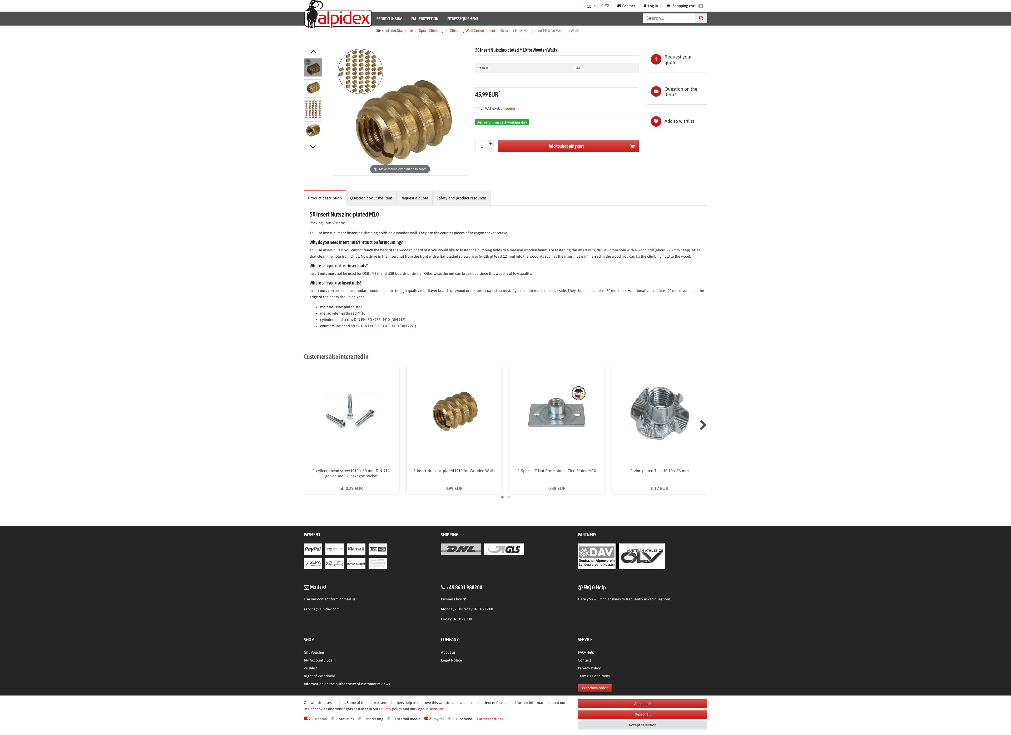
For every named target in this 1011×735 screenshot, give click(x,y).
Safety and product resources (462, 198)
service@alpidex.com (322, 609)
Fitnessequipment (462, 18)
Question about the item (371, 198)
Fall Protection (424, 18)
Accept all (642, 704)
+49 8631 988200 (464, 587)
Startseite (405, 30)
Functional (464, 719)
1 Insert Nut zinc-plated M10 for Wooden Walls (454, 470)
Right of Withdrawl (319, 676)
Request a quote (414, 198)
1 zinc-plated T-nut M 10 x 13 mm (660, 470)
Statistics (346, 719)
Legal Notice (451, 660)
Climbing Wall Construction (472, 30)
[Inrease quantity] (491, 143)
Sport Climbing (389, 18)
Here (582, 599)
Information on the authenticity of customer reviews (347, 684)
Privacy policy (390, 709)
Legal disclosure (429, 709)
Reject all (643, 714)
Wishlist (310, 668)
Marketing (374, 719)
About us (448, 652)
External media (407, 719)
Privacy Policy (589, 668)
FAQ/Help (586, 652)
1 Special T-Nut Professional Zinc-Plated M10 (557, 470)
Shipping (507, 108)
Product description (325, 198)
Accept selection (642, 725)
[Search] (701, 18)
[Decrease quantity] (491, 149)
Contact (584, 660)
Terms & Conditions (594, 676)
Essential (319, 719)
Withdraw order (595, 688)
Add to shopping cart (566, 146)
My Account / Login (320, 660)
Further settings (490, 719)
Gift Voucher (314, 652)
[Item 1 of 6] (317, 100)
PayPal (438, 719)
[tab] (677, 59)
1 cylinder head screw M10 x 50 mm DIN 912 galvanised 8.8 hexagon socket (351, 473)
